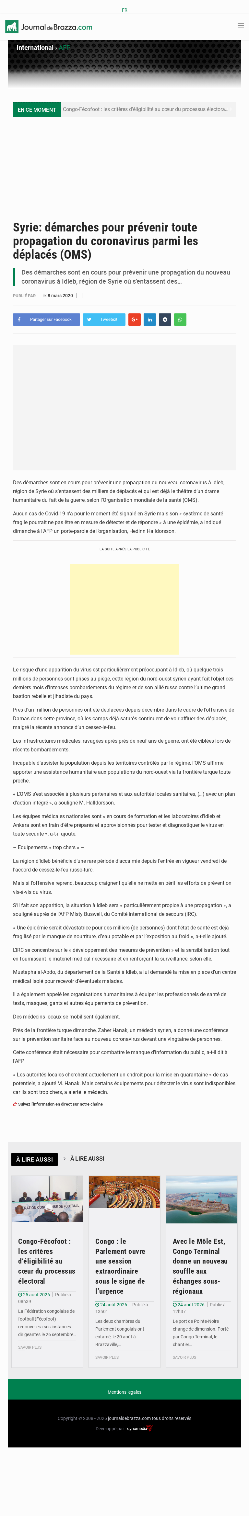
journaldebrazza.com (129, 1418)
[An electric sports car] (47, 1199)
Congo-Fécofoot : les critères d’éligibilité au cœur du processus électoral (144, 109)
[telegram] (165, 319)
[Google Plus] (134, 319)
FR (124, 10)
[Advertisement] (124, 165)
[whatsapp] (180, 319)
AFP (65, 47)
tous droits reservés (171, 1418)
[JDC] (48, 26)
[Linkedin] (150, 319)
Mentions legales (124, 1392)
